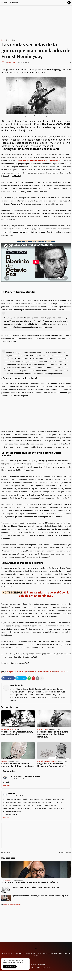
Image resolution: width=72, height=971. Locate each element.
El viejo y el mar (10, 40)
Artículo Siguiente (64, 852)
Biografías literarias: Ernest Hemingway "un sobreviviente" (51, 765)
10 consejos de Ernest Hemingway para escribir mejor (17, 733)
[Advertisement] (36, 22)
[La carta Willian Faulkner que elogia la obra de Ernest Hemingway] (18, 750)
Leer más (20, 962)
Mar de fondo (11, 2)
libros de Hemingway (60, 671)
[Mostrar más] (41, 678)
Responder (6, 785)
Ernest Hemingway (22, 671)
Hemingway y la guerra (36, 671)
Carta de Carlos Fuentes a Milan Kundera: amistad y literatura (35, 887)
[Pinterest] (33, 678)
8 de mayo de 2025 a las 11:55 (15, 795)
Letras (51, 671)
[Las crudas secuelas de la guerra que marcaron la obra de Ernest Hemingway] (54, 718)
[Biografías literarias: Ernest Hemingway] (54, 750)
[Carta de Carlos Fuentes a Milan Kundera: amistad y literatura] (6, 889)
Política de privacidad (43, 968)
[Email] (37, 678)
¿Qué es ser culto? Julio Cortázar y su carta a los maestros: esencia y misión (41, 896)
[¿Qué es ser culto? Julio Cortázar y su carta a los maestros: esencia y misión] (6, 898)
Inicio (3, 40)
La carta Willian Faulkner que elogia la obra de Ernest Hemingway (18, 765)
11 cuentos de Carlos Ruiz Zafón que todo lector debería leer (29, 883)
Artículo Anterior (7, 852)
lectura (46, 671)
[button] (2, 2)
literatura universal (23, 673)
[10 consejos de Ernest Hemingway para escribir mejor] (18, 718)
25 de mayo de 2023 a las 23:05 (16, 779)
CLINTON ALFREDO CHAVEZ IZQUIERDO (24, 777)
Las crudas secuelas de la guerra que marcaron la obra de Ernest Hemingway (52, 734)
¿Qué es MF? (31, 968)
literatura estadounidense (9, 673)
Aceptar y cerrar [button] (10, 966)
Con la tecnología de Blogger (12, 904)
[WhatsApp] (29, 678)
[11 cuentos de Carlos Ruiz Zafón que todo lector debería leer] (36, 869)
